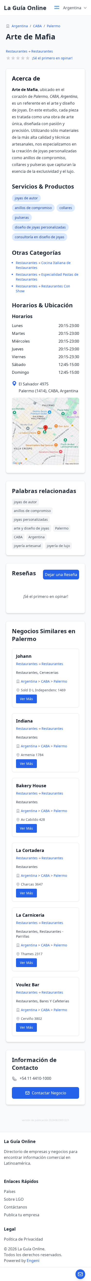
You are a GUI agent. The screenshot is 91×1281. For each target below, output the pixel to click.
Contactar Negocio (49, 1093)
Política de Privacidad (23, 1239)
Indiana (24, 721)
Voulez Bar (27, 985)
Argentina (20, 26)
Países (10, 1191)
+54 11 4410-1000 (35, 1078)
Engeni (33, 1260)
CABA (37, 26)
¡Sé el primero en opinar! (52, 58)
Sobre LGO (14, 1199)
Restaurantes (16, 51)
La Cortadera (30, 850)
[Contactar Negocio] (80, 1274)
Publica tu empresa (21, 1214)
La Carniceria (30, 915)
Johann (24, 656)
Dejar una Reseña (61, 574)
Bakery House (31, 785)
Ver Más (26, 698)
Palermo (53, 26)
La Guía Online (25, 8)
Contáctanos (15, 1207)
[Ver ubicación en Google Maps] (45, 431)
